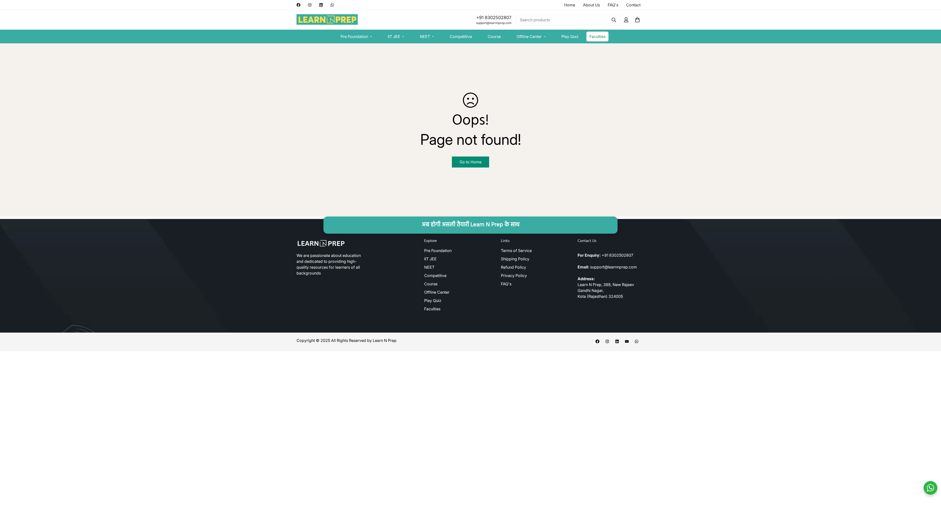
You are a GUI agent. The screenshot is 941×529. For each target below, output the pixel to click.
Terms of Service (516, 250)
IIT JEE (394, 36)
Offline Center (529, 36)
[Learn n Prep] (327, 20)
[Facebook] (298, 5)
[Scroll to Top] (931, 502)
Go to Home (470, 161)
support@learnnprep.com (494, 23)
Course (494, 36)
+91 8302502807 (493, 17)
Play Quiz (570, 36)
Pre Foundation (354, 36)
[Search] (613, 19)
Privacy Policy (514, 275)
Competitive (461, 36)
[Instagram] (310, 5)
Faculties (597, 36)
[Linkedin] (321, 5)
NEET (425, 36)
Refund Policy (513, 267)
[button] (637, 19)
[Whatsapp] (332, 5)
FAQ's (506, 283)
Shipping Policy (515, 258)
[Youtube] (627, 341)
